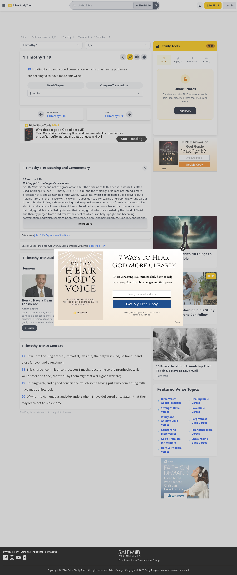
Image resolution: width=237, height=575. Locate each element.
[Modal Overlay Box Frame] (118, 287)
